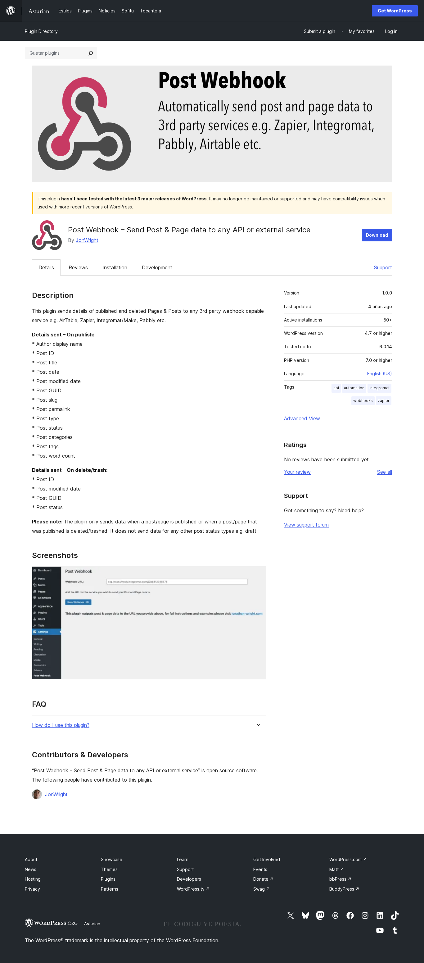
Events (260, 869)
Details (46, 267)
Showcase (111, 859)
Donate (263, 879)
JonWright (87, 240)
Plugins (108, 879)
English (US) (379, 373)
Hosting (33, 879)
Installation (114, 267)
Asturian (92, 923)
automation (354, 388)
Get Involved (266, 859)
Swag (261, 889)
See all (384, 472)
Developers (189, 879)
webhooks (363, 400)
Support (383, 267)
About (31, 859)
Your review (297, 472)
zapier (384, 400)
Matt (336, 869)
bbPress (340, 879)
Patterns (109, 889)
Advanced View (302, 418)
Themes (109, 869)
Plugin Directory (41, 31)
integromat (379, 388)
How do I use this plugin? (60, 725)
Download (377, 235)
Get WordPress (395, 10)
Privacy (32, 889)
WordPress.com (348, 859)
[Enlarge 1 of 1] (258, 575)
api (336, 388)
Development (157, 267)
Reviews (78, 267)
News (30, 869)
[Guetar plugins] (90, 53)
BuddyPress (344, 889)
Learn (182, 859)
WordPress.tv (193, 889)
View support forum (306, 525)
